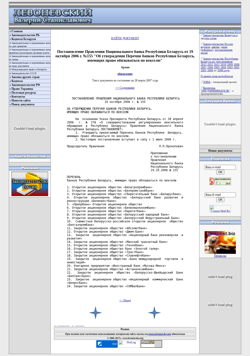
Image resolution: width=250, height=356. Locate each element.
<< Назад (125, 300)
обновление (125, 74)
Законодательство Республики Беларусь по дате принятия (219, 60)
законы (215, 46)
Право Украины (22, 88)
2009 (230, 64)
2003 (230, 67)
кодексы (205, 46)
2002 (237, 67)
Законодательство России (218, 43)
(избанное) (207, 49)
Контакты (18, 96)
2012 (210, 64)
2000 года (223, 70)
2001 (204, 70)
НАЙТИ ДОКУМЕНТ (125, 38)
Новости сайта (21, 100)
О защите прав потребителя (217, 76)
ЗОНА (206, 81)
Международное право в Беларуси (29, 69)
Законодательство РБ (25, 35)
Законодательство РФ (25, 85)
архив (204, 52)
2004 (223, 67)
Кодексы (17, 81)
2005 (217, 67)
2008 (237, 64)
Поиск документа (22, 104)
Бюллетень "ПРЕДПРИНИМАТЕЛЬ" (215, 89)
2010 (223, 64)
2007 (204, 67)
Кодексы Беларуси (23, 39)
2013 (204, 64)
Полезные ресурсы (23, 92)
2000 (210, 70)
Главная (17, 31)
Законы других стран (25, 77)
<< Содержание (125, 87)
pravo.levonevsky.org (159, 334)
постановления (223, 49)
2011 (217, 64)
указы (224, 46)
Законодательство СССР (24, 73)
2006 (210, 67)
